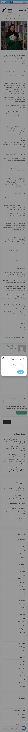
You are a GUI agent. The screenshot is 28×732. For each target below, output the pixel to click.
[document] (14, 366)
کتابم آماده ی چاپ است (16, 364)
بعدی (20, 372)
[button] (3, 357)
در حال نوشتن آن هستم (17, 366)
